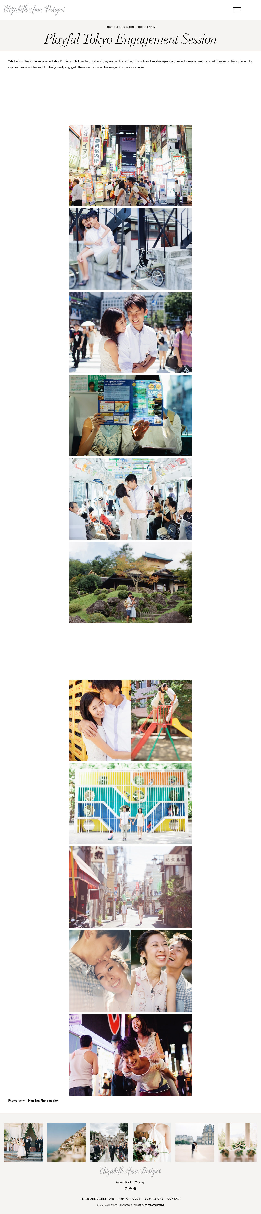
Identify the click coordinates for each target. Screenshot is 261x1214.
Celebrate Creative (154, 1205)
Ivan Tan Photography (158, 61)
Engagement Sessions (120, 27)
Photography (146, 27)
